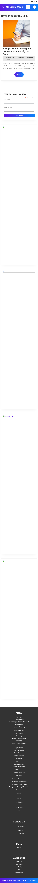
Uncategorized (19, 872)
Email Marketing (19, 730)
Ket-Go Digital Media (12, 7)
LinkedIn (20, 830)
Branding (19, 736)
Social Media (19, 724)
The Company (19, 807)
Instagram (21, 826)
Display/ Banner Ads (19, 772)
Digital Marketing (19, 719)
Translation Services (19, 790)
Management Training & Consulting (19, 787)
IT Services (19, 762)
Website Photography (19, 766)
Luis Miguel (21, 57)
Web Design (19, 740)
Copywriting (19, 864)
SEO (19, 870)
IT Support (19, 775)
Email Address (8, 107)
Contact (19, 793)
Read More (20, 75)
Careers (19, 799)
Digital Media (19, 747)
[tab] (28, 7)
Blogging (19, 861)
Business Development (19, 779)
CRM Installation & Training (19, 781)
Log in (19, 847)
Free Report (19, 802)
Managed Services (19, 764)
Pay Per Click (19, 733)
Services (19, 717)
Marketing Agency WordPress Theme (14, 880)
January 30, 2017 (10, 57)
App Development (19, 755)
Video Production (19, 750)
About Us (19, 805)
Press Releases (19, 753)
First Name (7, 99)
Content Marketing (19, 727)
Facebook (21, 833)
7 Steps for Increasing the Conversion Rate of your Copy (17, 51)
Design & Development (19, 738)
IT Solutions (19, 770)
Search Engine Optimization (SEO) (19, 722)
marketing (19, 867)
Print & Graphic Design (19, 743)
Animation (19, 758)
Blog (19, 810)
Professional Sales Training (19, 784)
